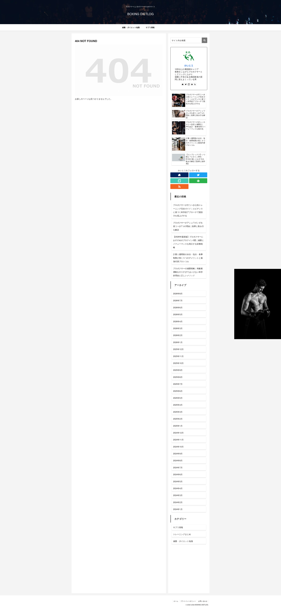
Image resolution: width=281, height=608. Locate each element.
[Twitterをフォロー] (185, 84)
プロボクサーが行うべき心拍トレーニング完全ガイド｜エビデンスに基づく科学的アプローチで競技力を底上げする (188, 210)
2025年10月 (178, 363)
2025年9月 (178, 370)
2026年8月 (178, 293)
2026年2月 (178, 335)
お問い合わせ (202, 601)
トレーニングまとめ (182, 534)
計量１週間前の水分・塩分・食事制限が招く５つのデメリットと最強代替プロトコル (188, 258)
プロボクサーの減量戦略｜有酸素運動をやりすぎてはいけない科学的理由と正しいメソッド (188, 272)
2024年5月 (178, 481)
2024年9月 (178, 453)
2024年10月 (178, 446)
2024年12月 (178, 432)
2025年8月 (178, 377)
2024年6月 (178, 474)
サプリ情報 (178, 527)
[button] (204, 40)
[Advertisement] (188, 569)
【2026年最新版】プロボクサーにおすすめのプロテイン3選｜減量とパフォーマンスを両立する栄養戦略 (188, 242)
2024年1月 (178, 509)
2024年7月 (178, 467)
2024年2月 (178, 502)
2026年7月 (178, 300)
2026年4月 (178, 321)
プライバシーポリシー (188, 601)
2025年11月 (178, 356)
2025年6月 (178, 390)
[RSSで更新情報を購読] (195, 84)
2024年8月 (178, 460)
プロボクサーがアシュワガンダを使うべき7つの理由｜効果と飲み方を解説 (188, 226)
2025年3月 (178, 411)
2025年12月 (178, 349)
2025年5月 (178, 397)
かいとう (188, 65)
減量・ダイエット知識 (183, 541)
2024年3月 (178, 495)
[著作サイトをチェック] (182, 84)
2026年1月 (178, 342)
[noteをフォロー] (188, 84)
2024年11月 (178, 439)
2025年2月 (178, 418)
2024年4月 (178, 488)
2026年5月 (178, 314)
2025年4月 (178, 404)
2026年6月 (178, 307)
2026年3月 (178, 328)
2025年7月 (178, 383)
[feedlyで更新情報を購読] (192, 84)
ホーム (176, 601)
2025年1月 (178, 425)
